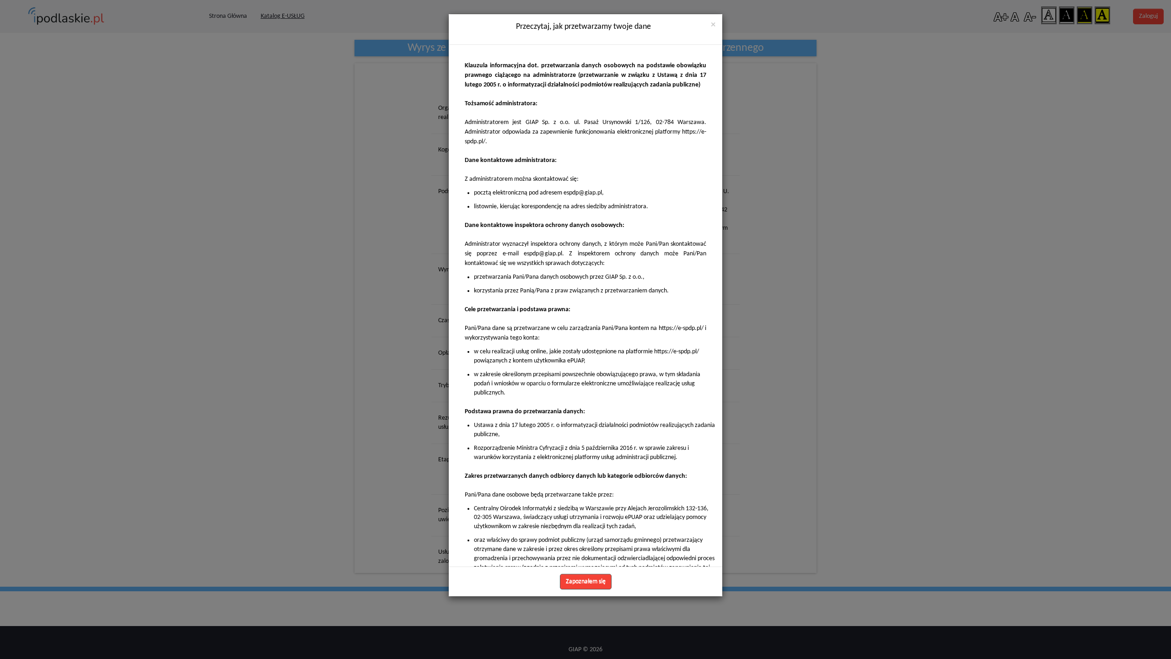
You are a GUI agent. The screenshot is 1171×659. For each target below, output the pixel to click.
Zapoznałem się (586, 581)
